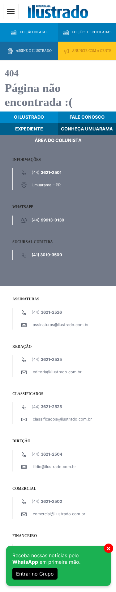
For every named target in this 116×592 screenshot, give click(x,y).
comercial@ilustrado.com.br (59, 514)
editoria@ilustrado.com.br (57, 372)
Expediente (29, 128)
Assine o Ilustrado (34, 50)
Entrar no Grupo (35, 574)
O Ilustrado (29, 117)
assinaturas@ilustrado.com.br (61, 324)
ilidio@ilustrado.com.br (54, 466)
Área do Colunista (58, 140)
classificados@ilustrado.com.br (62, 419)
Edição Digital (34, 32)
